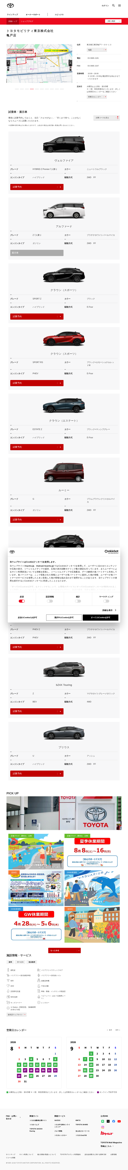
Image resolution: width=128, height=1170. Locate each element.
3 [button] (25, 89)
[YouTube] (119, 1121)
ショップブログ (27, 21)
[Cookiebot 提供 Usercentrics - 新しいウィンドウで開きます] (107, 552)
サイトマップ (10, 1154)
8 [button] (50, 89)
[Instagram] (103, 1127)
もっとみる (54, 950)
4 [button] (30, 89)
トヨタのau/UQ (81, 1135)
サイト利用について (26, 1154)
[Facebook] (114, 1121)
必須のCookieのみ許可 (27, 617)
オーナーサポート (33, 14)
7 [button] (45, 89)
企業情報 (113, 1154)
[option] (39, 63)
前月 (110, 1030)
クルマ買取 (58, 1131)
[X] (108, 1121)
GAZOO (57, 1120)
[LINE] (103, 1121)
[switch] (50, 601)
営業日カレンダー (94, 97)
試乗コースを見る (102, 118)
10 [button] (60, 89)
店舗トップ (12, 21)
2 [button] (20, 89)
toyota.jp (29, 566)
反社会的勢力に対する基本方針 (95, 1154)
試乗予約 (17, 187)
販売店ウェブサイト (15, 1015)
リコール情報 (10, 1158)
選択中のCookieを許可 (64, 617)
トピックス (59, 14)
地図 (90, 50)
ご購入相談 (110, 21)
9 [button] (55, 89)
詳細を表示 (107, 610)
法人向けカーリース (83, 1131)
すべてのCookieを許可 (100, 617)
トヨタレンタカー (60, 1135)
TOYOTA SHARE (82, 1124)
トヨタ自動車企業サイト (38, 1120)
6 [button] (40, 89)
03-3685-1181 (93, 58)
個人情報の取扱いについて (46, 1154)
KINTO (78, 1120)
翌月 (117, 1030)
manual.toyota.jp (45, 566)
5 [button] (35, 89)
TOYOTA (10, 5)
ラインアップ (12, 14)
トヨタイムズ (34, 1124)
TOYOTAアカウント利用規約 (70, 1154)
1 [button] (15, 89)
